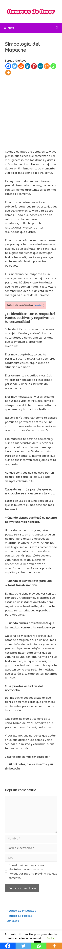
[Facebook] (8, 66)
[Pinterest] (34, 66)
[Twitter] (15, 66)
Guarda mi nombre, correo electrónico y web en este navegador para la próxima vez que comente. (33, 871)
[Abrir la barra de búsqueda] (57, 28)
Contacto (13, 920)
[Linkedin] (27, 66)
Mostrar (38, 305)
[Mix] (47, 66)
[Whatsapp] (53, 66)
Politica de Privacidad (21, 910)
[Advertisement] (31, 108)
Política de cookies (19, 915)
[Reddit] (21, 66)
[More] (8, 72)
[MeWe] (40, 66)
